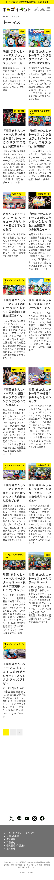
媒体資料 (10, 848)
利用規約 (10, 842)
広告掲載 (10, 839)
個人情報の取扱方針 (16, 845)
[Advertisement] (27, 780)
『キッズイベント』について (20, 833)
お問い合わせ (12, 836)
